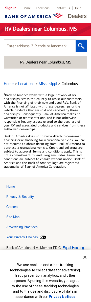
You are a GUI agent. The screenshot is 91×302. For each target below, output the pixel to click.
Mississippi (48, 83)
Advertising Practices (22, 227)
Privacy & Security (20, 197)
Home (26, 8)
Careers (12, 207)
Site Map (12, 217)
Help (78, 8)
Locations (43, 8)
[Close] (84, 257)
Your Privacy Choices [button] (22, 237)
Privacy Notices (62, 297)
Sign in (10, 8)
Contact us (62, 8)
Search (81, 46)
